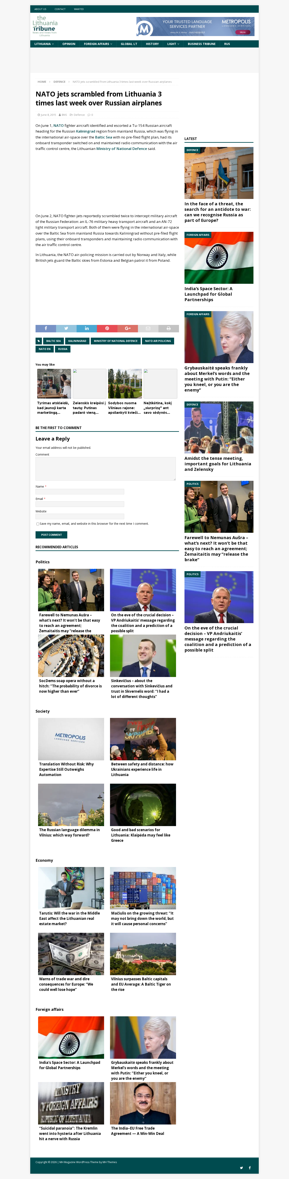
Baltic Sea (103, 137)
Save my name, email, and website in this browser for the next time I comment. (94, 524)
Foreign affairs (96, 44)
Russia (62, 349)
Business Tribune (202, 44)
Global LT (129, 44)
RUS (227, 44)
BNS (64, 115)
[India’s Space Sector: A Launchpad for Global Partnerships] (218, 258)
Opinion (68, 44)
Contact (60, 9)
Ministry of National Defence (121, 148)
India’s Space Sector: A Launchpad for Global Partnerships (208, 294)
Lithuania (42, 44)
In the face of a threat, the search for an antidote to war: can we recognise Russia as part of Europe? (217, 212)
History (152, 44)
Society (43, 711)
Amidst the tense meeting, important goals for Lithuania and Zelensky (217, 463)
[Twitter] (241, 1168)
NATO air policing (158, 341)
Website (41, 511)
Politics (43, 561)
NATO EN (45, 349)
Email (40, 499)
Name (40, 486)
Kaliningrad (85, 131)
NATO (58, 125)
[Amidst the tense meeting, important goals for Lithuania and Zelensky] (218, 427)
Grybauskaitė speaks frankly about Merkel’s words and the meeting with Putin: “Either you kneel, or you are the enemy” (217, 379)
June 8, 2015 (48, 115)
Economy (44, 860)
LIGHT (171, 44)
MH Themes (110, 1162)
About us (40, 9)
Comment (42, 454)
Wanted (79, 9)
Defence (79, 115)
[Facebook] (249, 1168)
